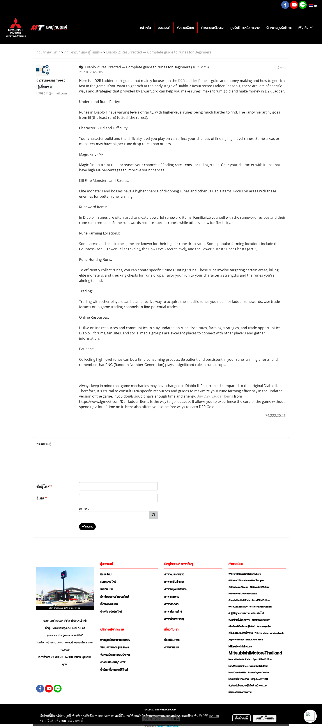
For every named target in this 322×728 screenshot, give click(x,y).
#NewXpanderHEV (238, 607)
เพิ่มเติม (303, 27)
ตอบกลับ (89, 527)
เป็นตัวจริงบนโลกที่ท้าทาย (239, 692)
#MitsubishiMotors (259, 587)
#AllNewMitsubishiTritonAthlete (245, 574)
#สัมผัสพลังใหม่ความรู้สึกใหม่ (241, 627)
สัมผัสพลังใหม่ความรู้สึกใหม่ (241, 686)
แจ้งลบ (280, 67)
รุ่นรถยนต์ (164, 27)
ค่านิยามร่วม (171, 647)
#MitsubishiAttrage (238, 587)
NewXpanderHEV (237, 673)
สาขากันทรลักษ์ (173, 611)
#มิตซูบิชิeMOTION (261, 620)
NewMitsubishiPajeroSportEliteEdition (248, 666)
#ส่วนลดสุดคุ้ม (264, 627)
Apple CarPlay (236, 640)
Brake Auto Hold (254, 640)
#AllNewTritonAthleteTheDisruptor (246, 580)
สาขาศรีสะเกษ (172, 604)
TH (315, 6)
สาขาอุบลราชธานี (174, 574)
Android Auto (277, 633)
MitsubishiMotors (240, 646)
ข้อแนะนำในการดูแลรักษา (114, 647)
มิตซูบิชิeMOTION (259, 679)
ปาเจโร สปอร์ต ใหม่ (111, 611)
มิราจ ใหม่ (105, 574)
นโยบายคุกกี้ (75, 720)
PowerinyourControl (258, 673)
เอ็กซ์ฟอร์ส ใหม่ (109, 604)
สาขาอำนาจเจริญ (174, 619)
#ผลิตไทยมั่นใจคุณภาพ (239, 620)
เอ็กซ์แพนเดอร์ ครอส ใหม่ (114, 596)
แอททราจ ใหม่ (108, 581)
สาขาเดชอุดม (171, 596)
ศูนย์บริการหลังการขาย (245, 27)
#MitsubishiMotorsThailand (242, 594)
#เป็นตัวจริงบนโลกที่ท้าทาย (240, 633)
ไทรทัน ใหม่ (106, 589)
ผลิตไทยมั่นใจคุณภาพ (238, 679)
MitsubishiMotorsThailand (255, 653)
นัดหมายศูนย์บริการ (279, 27)
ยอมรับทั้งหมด (264, 718)
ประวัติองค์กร (172, 639)
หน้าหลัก (145, 27)
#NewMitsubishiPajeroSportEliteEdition (249, 600)
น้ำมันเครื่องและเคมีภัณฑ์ (114, 669)
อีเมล (41, 498)
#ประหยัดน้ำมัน (258, 613)
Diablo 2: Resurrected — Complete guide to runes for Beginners (158, 52)
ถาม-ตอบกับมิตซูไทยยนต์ (83, 52)
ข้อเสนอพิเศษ (185, 27)
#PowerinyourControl (260, 607)
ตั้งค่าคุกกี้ (241, 718)
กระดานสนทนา (48, 52)
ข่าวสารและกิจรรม (212, 27)
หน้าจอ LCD (261, 686)
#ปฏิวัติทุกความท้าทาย (238, 613)
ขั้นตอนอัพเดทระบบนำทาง (115, 654)
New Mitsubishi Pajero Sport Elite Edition (250, 659)
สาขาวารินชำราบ (174, 581)
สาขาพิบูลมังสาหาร (175, 589)
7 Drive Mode (262, 633)
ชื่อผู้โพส (44, 486)
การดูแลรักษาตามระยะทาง (115, 639)
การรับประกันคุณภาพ (113, 662)
